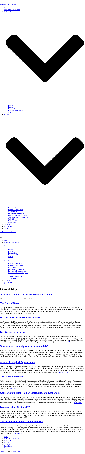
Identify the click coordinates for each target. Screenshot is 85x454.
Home (6, 8)
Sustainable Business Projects (18, 217)
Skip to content (5, 1)
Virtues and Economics (15, 221)
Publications (8, 440)
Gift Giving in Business (12, 332)
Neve (2, 451)
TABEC (11, 219)
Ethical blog (8, 226)
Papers (10, 107)
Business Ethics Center (15, 210)
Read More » (68, 342)
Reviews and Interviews (16, 111)
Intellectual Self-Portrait (12, 10)
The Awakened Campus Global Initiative (21, 421)
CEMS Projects (13, 211)
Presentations (12, 109)
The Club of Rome (9, 303)
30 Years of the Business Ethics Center (20, 317)
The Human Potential (11, 376)
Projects (6, 442)
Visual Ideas (12, 223)
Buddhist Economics (15, 208)
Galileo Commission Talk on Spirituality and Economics (30, 392)
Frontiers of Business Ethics (17, 215)
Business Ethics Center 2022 (15, 407)
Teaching (7, 224)
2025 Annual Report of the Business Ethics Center (26, 294)
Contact (6, 228)
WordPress (16, 451)
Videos (10, 112)
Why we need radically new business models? (24, 346)
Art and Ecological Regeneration (17, 362)
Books (10, 105)
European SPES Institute (16, 213)
